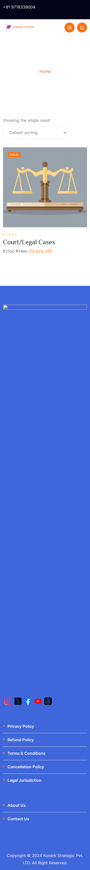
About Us (17, 805)
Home (45, 71)
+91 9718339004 (19, 7)
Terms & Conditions (27, 753)
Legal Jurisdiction (25, 780)
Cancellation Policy (26, 766)
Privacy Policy (21, 726)
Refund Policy (21, 739)
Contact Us (18, 818)
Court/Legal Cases (29, 242)
